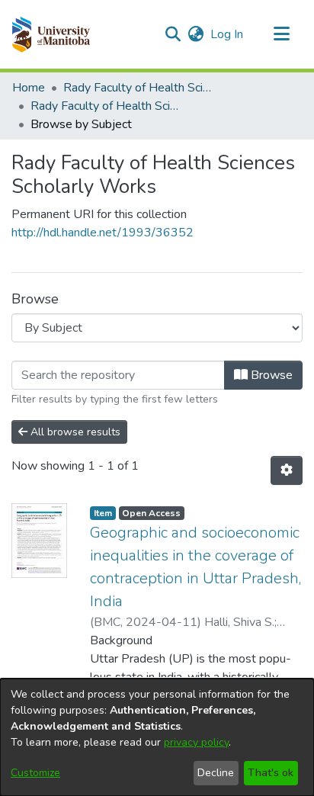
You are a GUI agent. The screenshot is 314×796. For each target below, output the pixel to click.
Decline (215, 773)
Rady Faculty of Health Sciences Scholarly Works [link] (106, 106)
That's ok (270, 773)
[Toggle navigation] (281, 34)
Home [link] (28, 87)
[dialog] (157, 737)
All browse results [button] (73, 432)
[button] (50, 34)
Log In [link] (227, 34)
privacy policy (196, 742)
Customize (35, 773)
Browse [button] (270, 375)
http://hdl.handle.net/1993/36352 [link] (102, 232)
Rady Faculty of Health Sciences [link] (139, 87)
